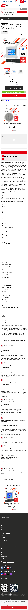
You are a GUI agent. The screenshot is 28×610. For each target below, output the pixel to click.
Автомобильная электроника (8, 542)
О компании (4, 520)
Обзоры (3, 529)
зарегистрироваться (14, 342)
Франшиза (3, 523)
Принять (14, 607)
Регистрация (9, 1)
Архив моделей (4, 558)
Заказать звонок (21, 12)
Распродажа (4, 556)
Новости (3, 527)
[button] (12, 130)
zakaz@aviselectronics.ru (6, 580)
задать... (8, 100)
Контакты (3, 537)
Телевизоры (4, 544)
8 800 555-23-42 (7, 578)
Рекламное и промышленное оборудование (11, 546)
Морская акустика (5, 550)
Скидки (2, 535)
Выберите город (23, 5)
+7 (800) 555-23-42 (8, 12)
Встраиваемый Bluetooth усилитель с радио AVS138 (11, 504)
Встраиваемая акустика (6, 554)
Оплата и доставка (5, 533)
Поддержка (3, 525)
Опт (2, 521)
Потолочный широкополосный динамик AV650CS (11, 124)
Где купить (3, 531)
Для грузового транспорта (7, 552)
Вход (4, 1)
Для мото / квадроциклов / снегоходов (10, 548)
